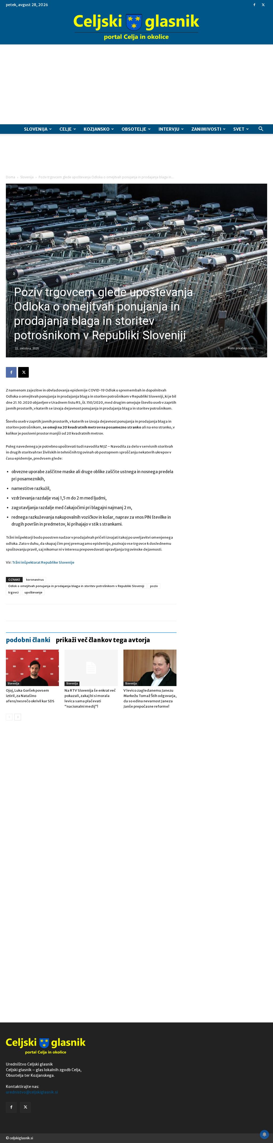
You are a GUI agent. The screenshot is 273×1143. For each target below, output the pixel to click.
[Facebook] (254, 5)
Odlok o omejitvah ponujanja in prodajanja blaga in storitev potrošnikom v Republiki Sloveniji (76, 586)
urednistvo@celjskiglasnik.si (32, 1092)
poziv (154, 586)
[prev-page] (9, 717)
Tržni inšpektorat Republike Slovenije (43, 562)
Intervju (168, 129)
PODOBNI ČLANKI (28, 640)
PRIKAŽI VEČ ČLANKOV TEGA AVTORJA (103, 640)
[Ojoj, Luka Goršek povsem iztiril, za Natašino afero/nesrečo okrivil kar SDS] (32, 668)
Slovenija (35, 129)
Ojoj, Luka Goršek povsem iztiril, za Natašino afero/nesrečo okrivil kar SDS (30, 695)
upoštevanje (33, 592)
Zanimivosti (206, 129)
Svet (238, 129)
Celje (65, 129)
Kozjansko (97, 129)
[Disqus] (91, 805)
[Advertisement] (136, 84)
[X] (263, 5)
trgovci (13, 592)
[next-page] (17, 717)
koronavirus (35, 579)
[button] (260, 129)
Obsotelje (134, 129)
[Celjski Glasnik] (136, 27)
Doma (10, 177)
